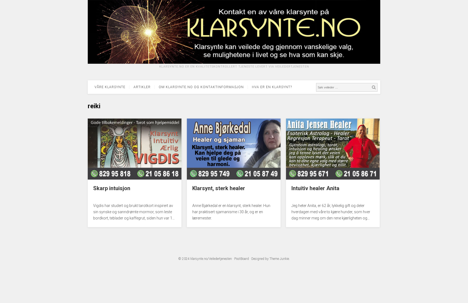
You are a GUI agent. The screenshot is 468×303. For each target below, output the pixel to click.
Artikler (142, 87)
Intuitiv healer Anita (315, 188)
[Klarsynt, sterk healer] (234, 178)
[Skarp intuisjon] (134, 178)
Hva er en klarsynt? (272, 87)
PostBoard (241, 259)
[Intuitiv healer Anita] (333, 178)
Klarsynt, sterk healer (218, 188)
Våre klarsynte (110, 87)
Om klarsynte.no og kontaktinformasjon (201, 87)
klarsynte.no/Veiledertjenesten (211, 259)
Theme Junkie (279, 259)
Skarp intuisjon (111, 188)
